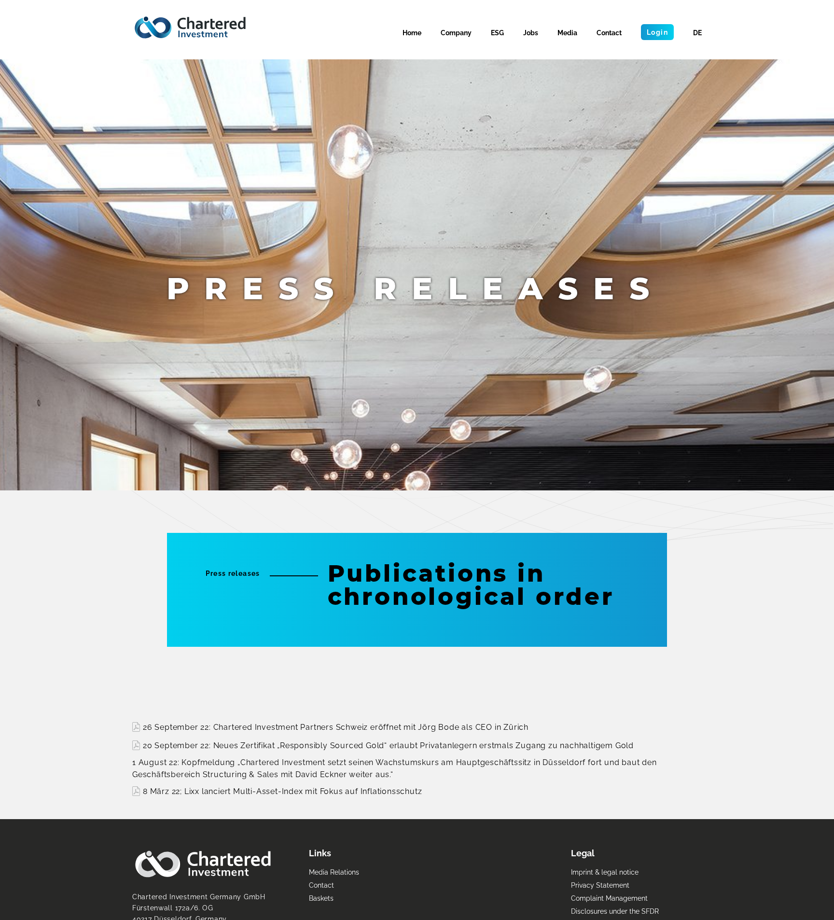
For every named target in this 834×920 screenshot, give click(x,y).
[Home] (190, 27)
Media (567, 32)
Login (657, 32)
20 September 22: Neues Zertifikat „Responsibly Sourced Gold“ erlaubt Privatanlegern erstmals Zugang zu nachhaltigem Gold (388, 745)
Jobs (530, 32)
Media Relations (334, 872)
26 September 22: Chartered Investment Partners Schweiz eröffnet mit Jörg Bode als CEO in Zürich (335, 727)
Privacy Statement (600, 885)
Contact (609, 32)
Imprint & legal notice (605, 872)
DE (697, 32)
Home (412, 32)
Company (456, 32)
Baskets (321, 898)
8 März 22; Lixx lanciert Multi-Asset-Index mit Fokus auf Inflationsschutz (282, 791)
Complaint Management (609, 898)
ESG (497, 32)
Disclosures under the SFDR (615, 911)
